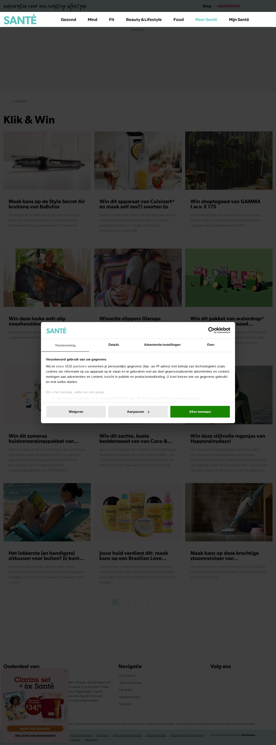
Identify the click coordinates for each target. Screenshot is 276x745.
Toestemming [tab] (65, 345)
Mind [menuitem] (92, 19)
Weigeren (76, 411)
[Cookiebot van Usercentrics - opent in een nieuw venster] (211, 330)
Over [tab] (210, 344)
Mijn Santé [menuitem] (239, 19)
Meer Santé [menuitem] (206, 19)
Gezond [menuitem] (68, 19)
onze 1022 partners (71, 366)
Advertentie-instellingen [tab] (162, 344)
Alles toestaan (200, 411)
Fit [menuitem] (111, 19)
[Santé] (20, 19)
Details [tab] (113, 344)
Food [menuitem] (179, 19)
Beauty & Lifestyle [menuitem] (144, 19)
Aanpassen (135, 411)
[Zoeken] (269, 19)
